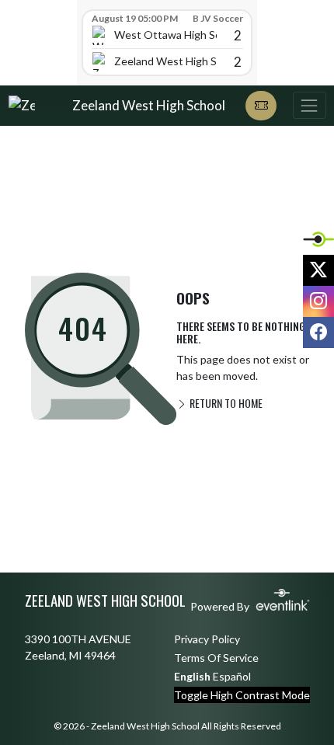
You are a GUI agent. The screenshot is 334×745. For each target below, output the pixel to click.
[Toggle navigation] (309, 105)
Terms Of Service (216, 657)
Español (232, 676)
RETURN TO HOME (225, 403)
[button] (261, 105)
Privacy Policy (207, 639)
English (192, 676)
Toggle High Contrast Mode (242, 694)
